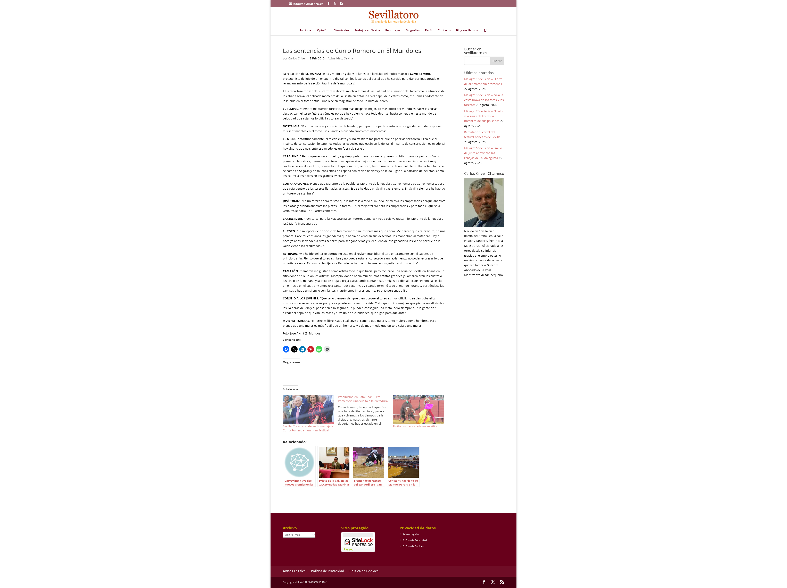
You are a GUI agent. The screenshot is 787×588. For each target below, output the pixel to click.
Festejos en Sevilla (367, 30)
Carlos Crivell (297, 58)
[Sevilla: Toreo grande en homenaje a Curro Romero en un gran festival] (308, 409)
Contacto (444, 30)
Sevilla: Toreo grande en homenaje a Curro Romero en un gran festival (308, 428)
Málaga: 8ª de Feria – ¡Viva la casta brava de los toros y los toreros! (484, 100)
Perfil (428, 30)
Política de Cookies (413, 546)
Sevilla (348, 58)
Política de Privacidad (415, 540)
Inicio (304, 30)
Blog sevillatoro (467, 30)
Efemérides (341, 30)
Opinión (322, 30)
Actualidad (335, 58)
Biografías (413, 30)
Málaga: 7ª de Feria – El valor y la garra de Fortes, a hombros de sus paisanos (484, 116)
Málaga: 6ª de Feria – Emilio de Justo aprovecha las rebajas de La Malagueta (483, 153)
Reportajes (392, 30)
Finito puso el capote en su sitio (415, 426)
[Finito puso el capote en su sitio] (418, 409)
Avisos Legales (411, 534)
